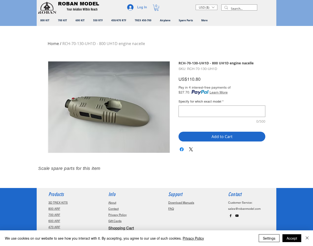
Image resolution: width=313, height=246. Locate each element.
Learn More (219, 92)
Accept (292, 238)
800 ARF (54, 209)
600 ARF (54, 221)
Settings (269, 238)
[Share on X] (191, 149)
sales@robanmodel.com (244, 209)
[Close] (307, 238)
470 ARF (54, 227)
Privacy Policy (193, 238)
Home (53, 43)
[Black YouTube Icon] (237, 216)
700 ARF (54, 215)
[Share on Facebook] (182, 149)
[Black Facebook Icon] (231, 216)
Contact (113, 209)
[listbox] (206, 7)
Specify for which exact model (201, 101)
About (112, 202)
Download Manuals (181, 202)
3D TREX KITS (58, 202)
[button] (83, 9)
